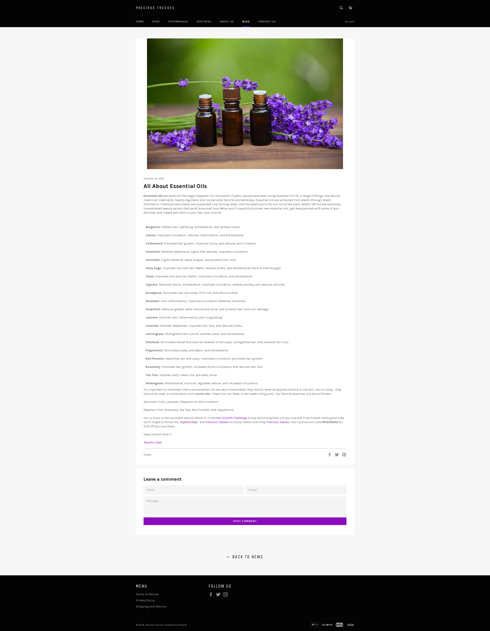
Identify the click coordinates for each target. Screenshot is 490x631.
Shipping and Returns (151, 606)
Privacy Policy (145, 600)
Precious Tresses (155, 8)
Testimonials (178, 21)
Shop (155, 21)
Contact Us (266, 21)
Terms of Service (147, 594)
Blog (246, 21)
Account (349, 21)
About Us (227, 21)
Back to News (247, 556)
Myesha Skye (153, 442)
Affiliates (204, 21)
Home (140, 21)
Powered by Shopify (176, 624)
